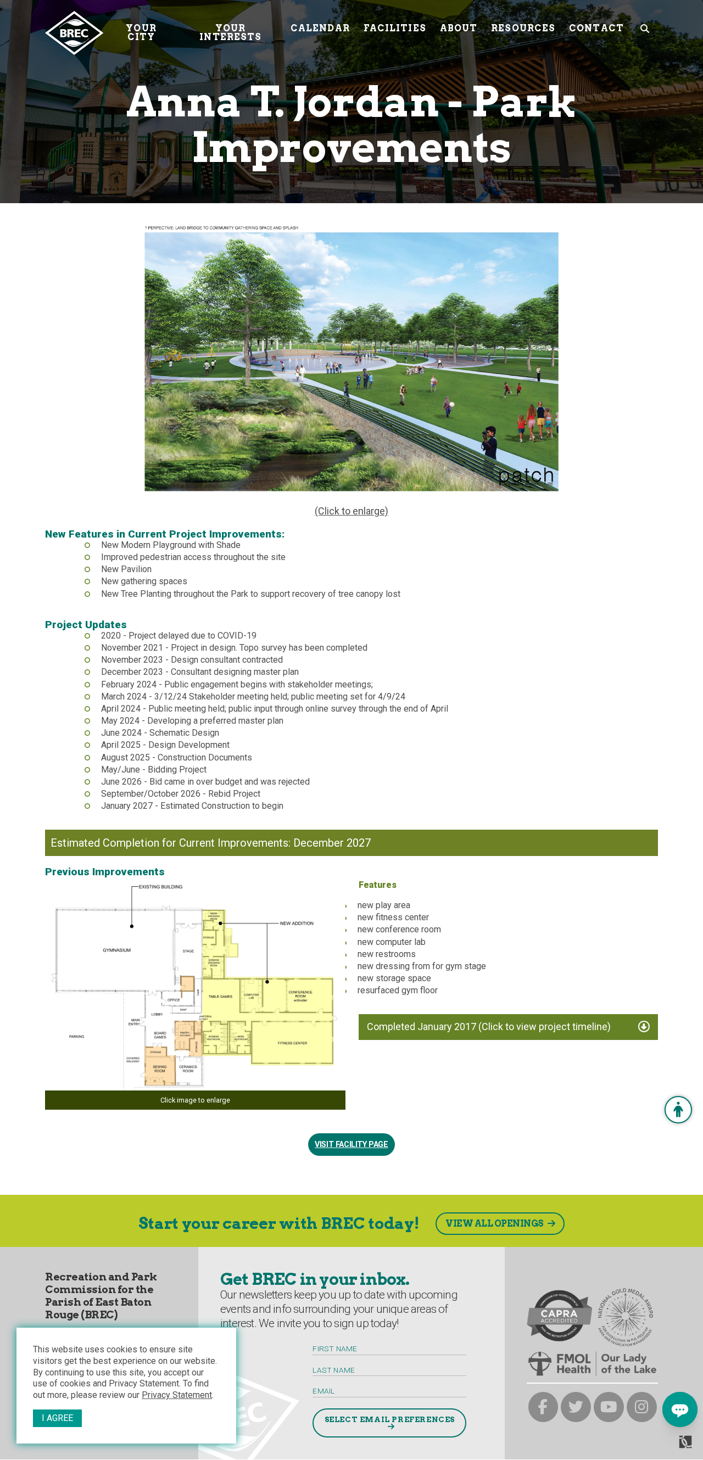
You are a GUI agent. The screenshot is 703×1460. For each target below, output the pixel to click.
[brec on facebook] (543, 1407)
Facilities (395, 28)
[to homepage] (74, 33)
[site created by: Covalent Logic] (660, 1446)
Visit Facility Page (351, 1144)
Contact (596, 28)
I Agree (57, 1418)
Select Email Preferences (390, 1419)
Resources (523, 28)
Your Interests (230, 32)
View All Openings (494, 1223)
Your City (141, 32)
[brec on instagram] (642, 1407)
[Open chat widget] (680, 1409)
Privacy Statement (177, 1395)
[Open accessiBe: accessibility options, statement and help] (678, 1109)
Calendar (320, 28)
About (459, 28)
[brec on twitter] (576, 1407)
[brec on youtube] (609, 1407)
